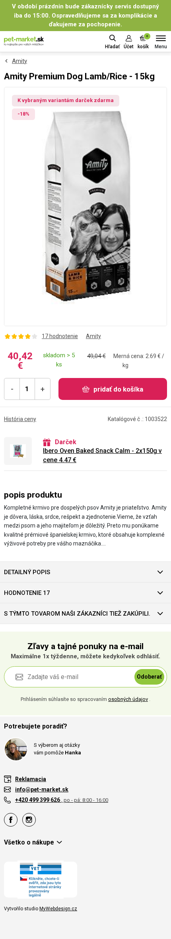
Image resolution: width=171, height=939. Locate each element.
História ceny (20, 419)
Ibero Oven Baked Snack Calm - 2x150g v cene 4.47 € (102, 455)
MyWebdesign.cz (58, 908)
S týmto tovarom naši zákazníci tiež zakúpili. (77, 613)
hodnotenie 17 (27, 592)
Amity (19, 61)
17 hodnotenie (60, 336)
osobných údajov (128, 699)
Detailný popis (27, 572)
